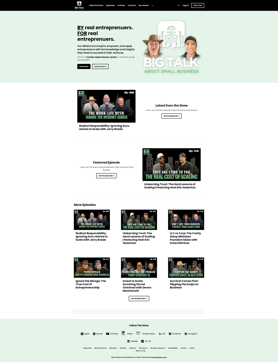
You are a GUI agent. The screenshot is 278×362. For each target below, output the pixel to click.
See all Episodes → (139, 298)
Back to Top (140, 351)
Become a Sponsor (158, 348)
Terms (192, 348)
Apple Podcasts (102, 57)
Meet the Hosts (96, 5)
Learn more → (100, 66)
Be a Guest (144, 5)
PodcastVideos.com (159, 357)
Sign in (186, 5)
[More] (152, 5)
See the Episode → (172, 116)
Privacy (184, 348)
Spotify (113, 57)
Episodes (110, 5)
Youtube (90, 57)
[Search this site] (178, 5)
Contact (132, 5)
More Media (173, 348)
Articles (121, 5)
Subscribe (197, 5)
